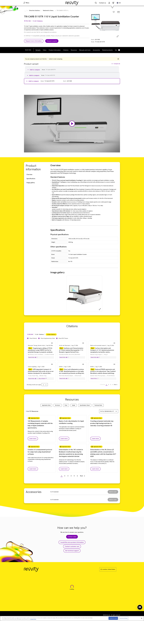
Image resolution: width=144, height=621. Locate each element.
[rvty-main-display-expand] (117, 36)
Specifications (31, 178)
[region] (72, 618)
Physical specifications (59, 234)
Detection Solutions (34, 10)
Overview (29, 174)
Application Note (46, 405)
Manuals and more (84, 50)
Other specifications (58, 247)
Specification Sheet (85, 405)
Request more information (34, 41)
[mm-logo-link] (72, 3)
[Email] (118, 12)
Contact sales (72, 537)
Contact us (102, 3)
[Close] (141, 618)
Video (44, 50)
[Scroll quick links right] (118, 50)
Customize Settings (123, 618)
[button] (109, 3)
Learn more (32, 438)
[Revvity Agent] (139, 607)
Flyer (66, 405)
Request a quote (52, 41)
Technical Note (98, 405)
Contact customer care (72, 546)
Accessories (96, 50)
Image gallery (31, 182)
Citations (65, 50)
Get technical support (72, 550)
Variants (37, 50)
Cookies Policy (33, 619)
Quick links (28, 50)
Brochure (57, 405)
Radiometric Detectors (49, 10)
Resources (74, 50)
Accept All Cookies (113, 618)
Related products (107, 50)
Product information (55, 50)
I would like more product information (72, 542)
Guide (73, 405)
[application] (72, 123)
